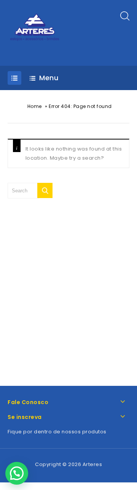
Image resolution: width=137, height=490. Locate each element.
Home (34, 106)
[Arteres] (35, 32)
